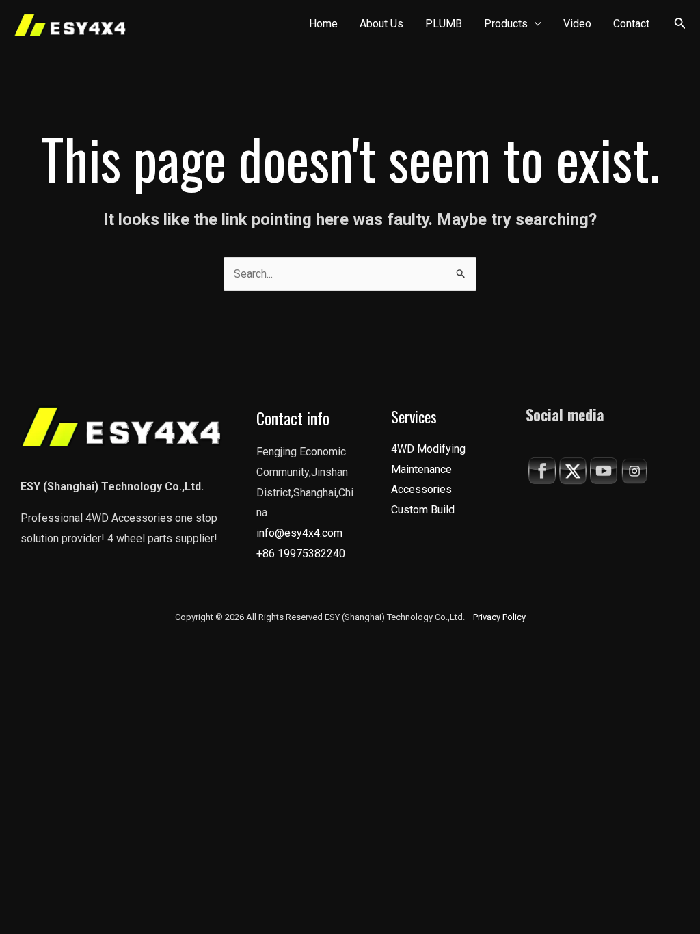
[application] (534, 24)
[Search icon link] (680, 25)
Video (577, 23)
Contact (631, 23)
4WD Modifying (428, 448)
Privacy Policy (499, 617)
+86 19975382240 (300, 553)
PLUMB (443, 23)
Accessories (421, 489)
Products (506, 23)
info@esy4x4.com (299, 532)
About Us (381, 23)
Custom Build (423, 509)
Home (323, 23)
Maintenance (421, 469)
